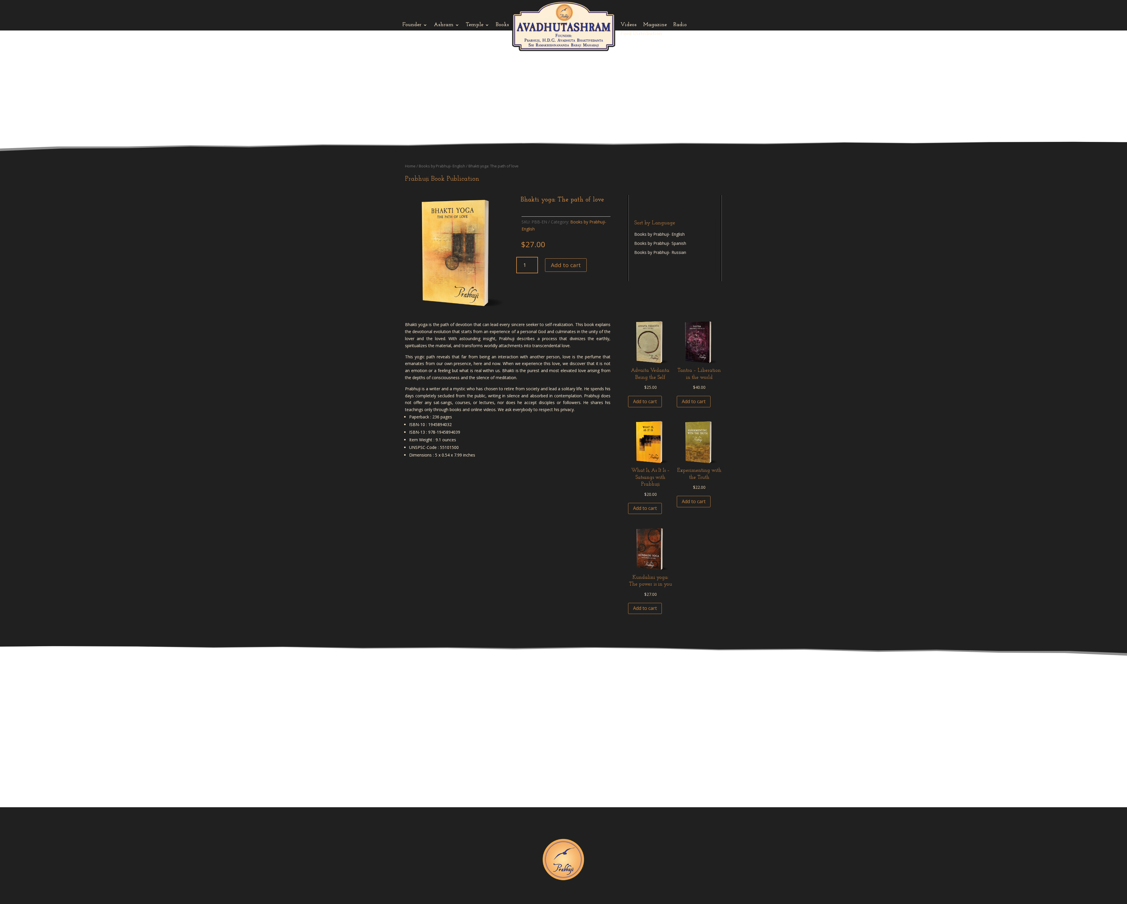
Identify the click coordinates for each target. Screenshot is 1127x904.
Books (502, 25)
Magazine (655, 25)
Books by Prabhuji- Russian (660, 252)
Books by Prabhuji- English (442, 166)
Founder (411, 25)
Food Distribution (641, 34)
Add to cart (566, 265)
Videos (628, 25)
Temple (474, 25)
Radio (680, 25)
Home (410, 166)
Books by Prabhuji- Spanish (660, 243)
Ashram (443, 25)
